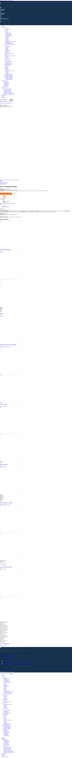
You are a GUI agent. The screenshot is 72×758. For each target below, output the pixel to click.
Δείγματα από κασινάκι (7, 89)
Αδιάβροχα (7, 37)
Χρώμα (1, 198)
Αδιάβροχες (8, 49)
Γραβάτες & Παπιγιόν (7, 724)
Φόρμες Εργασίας (7, 681)
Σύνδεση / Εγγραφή (5, 756)
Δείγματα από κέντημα (7, 88)
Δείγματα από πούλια (7, 90)
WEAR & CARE (6, 678)
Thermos (7, 71)
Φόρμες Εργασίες (8, 34)
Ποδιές (6, 179)
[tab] (3, 205)
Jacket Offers (6, 85)
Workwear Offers (6, 735)
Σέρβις (7, 48)
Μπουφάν (7, 36)
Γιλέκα (7, 66)
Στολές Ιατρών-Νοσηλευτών (10, 55)
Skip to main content (9, 0)
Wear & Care (8, 29)
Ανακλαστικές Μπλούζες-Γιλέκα (9, 691)
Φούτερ (7, 32)
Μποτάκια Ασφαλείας (9, 77)
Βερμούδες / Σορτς (9, 42)
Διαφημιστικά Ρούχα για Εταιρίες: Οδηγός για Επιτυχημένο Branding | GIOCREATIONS (16, 664)
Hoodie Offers (6, 84)
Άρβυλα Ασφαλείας (9, 78)
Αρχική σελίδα (2, 179)
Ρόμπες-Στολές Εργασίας (10, 43)
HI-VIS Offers (6, 86)
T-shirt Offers (6, 81)
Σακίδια (7, 73)
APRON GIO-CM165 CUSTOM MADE (8, 344)
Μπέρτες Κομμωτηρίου (9, 53)
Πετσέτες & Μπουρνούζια (10, 70)
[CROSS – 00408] (10, 374)
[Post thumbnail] (16, 663)
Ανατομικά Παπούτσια (9, 79)
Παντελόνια (8, 58)
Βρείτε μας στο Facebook (6, 669)
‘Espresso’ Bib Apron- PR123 (6, 567)
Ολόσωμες (9, 179)
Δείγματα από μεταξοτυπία (8, 92)
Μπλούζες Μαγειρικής (9, 63)
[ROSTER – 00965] (10, 433)
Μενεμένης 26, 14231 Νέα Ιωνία (8, 654)
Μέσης (7, 47)
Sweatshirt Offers (6, 83)
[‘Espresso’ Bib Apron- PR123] (10, 532)
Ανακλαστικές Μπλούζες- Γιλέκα (11, 41)
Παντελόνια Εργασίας (9, 35)
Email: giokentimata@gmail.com (8, 657)
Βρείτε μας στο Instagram (6, 670)
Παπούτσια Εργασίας (9, 76)
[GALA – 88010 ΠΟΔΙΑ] (10, 596)
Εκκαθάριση (5, 202)
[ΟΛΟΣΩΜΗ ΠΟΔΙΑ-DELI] (10, 247)
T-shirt (7, 30)
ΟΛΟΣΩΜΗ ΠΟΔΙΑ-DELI (5, 249)
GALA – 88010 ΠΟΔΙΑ (4, 643)
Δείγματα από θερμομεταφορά (8, 93)
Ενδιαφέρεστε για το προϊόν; (6, 193)
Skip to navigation (3, 0)
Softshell (7, 39)
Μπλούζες (5, 705)
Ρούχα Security (6, 679)
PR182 (1, 181)
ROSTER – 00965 (3, 464)
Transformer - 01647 (3, 184)
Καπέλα (7, 67)
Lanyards (5, 718)
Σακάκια (7, 57)
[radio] (6, 195)
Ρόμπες (7, 56)
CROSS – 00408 (3, 404)
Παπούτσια (7, 59)
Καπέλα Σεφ (8, 62)
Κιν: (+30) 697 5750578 (6, 656)
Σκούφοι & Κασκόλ (9, 74)
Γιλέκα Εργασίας (8, 33)
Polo (6, 31)
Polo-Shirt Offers (6, 82)
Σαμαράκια (7, 50)
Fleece (7, 38)
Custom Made (8, 46)
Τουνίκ (7, 52)
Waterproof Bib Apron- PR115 (6, 502)
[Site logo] (6, 6)
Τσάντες (7, 72)
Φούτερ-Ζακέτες (6, 685)
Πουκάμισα (8, 40)
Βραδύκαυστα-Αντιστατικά (10, 44)
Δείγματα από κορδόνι (7, 91)
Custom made (6, 695)
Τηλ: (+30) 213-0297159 (7, 655)
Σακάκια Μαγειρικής (7, 710)
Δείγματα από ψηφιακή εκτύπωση (9, 94)
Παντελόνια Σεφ (6, 711)
